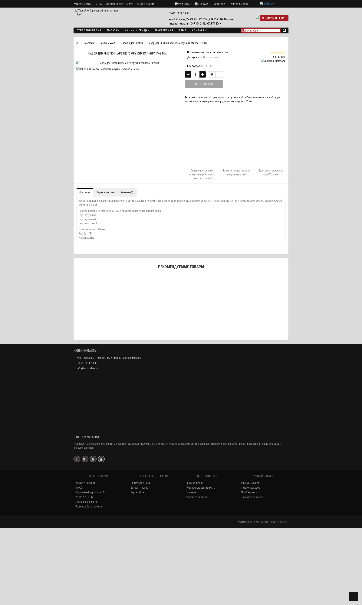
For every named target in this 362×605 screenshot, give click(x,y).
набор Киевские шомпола (253, 97)
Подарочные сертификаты (200, 487)
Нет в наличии (204, 84)
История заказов (250, 487)
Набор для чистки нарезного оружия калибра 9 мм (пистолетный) (181, 568)
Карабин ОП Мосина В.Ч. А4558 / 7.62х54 (181, 342)
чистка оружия (229, 97)
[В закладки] (212, 74)
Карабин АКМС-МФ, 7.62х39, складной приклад (181, 474)
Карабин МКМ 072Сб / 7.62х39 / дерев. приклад (181, 324)
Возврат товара (139, 487)
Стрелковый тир (89, 30)
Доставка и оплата (86, 501)
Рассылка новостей (252, 497)
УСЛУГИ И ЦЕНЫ (145, 3)
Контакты (199, 30)
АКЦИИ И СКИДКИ (83, 3)
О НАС (99, 3)
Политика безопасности (89, 506)
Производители (194, 482)
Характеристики (106, 192)
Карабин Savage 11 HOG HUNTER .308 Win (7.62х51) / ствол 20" (181, 305)
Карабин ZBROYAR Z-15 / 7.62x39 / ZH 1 (181, 286)
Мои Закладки (249, 492)
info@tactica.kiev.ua (87, 368)
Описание (84, 192)
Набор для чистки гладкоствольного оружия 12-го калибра (181, 531)
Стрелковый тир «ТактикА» (119, 3)
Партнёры (191, 492)
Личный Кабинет (250, 482)
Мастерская (164, 30)
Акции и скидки (137, 30)
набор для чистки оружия (206, 97)
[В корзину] (172, 281)
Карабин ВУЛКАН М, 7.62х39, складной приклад (181, 512)
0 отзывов (279, 56)
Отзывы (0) (127, 192)
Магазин (113, 30)
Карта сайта (137, 492)
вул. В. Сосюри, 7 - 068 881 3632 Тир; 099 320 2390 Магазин (109, 357)
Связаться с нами (140, 482)
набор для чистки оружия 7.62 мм (233, 101)
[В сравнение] (219, 74)
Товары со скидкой (197, 497)
